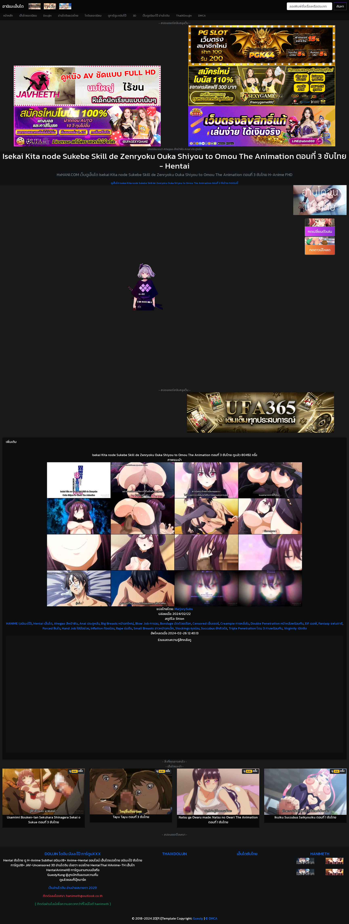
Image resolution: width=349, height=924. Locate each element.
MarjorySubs (183, 608)
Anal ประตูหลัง (89, 623)
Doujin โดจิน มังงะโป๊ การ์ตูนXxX (73, 854)
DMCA (202, 16)
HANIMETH (319, 854)
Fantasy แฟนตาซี (331, 623)
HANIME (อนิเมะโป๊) (19, 623)
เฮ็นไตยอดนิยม (28, 16)
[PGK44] (261, 45)
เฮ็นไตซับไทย (247, 854)
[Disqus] (174, 697)
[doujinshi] (50, 6)
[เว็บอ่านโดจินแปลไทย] (320, 200)
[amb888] (261, 126)
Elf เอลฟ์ (311, 623)
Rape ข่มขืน (124, 628)
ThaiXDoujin (184, 16)
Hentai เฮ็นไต (43, 623)
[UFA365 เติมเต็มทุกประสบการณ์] (260, 412)
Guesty (198, 918)
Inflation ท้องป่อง (103, 628)
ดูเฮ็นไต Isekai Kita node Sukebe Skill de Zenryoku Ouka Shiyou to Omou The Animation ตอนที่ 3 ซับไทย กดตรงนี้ (174, 183)
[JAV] (87, 86)
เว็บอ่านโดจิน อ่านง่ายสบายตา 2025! (72, 887)
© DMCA (211, 918)
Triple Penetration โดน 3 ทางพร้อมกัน (256, 628)
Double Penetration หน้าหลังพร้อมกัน (277, 623)
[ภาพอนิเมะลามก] (65, 6)
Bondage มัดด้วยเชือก (175, 623)
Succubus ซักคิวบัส (214, 628)
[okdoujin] (305, 861)
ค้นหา (340, 6)
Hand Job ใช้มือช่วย (75, 628)
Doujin (47, 16)
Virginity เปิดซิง (295, 628)
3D (134, 16)
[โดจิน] (34, 6)
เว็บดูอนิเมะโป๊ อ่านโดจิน (156, 16)
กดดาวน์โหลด (319, 250)
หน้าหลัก (8, 16)
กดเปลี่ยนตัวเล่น (320, 231)
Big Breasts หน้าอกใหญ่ (117, 623)
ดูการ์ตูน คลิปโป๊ (117, 16)
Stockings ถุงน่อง (187, 628)
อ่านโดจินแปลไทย (68, 16)
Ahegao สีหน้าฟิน (66, 623)
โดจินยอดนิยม (93, 16)
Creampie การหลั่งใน (234, 623)
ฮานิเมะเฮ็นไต (13, 6)
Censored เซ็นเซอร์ (205, 623)
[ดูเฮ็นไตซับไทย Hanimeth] (334, 861)
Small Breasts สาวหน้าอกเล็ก (154, 628)
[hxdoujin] (305, 872)
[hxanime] (334, 872)
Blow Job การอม (147, 623)
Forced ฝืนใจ (51, 628)
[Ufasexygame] (87, 126)
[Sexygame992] (261, 86)
